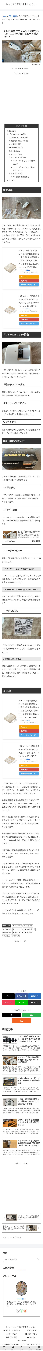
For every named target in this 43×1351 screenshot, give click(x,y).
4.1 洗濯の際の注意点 (21, 177)
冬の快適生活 (31, 929)
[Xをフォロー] (11, 1015)
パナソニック (19, 929)
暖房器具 (7, 936)
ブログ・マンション (12, 1330)
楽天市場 (24, 281)
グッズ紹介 (7, 929)
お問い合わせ (21, 1341)
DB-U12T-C (18, 926)
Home (4, 16)
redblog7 (21, 1299)
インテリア (28, 926)
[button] (34, 1002)
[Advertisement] (21, 97)
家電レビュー (19, 932)
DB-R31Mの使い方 (16, 147)
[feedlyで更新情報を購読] (31, 1015)
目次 (18, 126)
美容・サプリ (32, 1334)
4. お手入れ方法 (17, 174)
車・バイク (12, 1334)
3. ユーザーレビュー (18, 157)
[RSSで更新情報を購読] (21, 1020)
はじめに (12, 131)
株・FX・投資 (12, 1337)
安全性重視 (7, 932)
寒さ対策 (29, 932)
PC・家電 (13, 16)
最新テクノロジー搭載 (19, 138)
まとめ (11, 180)
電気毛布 (16, 936)
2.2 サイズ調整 (16, 154)
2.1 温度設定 (15, 151)
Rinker (28, 270)
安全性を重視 (16, 144)
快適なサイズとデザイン (20, 141)
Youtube (32, 1337)
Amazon (24, 277)
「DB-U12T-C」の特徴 (17, 134)
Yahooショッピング (28, 285)
